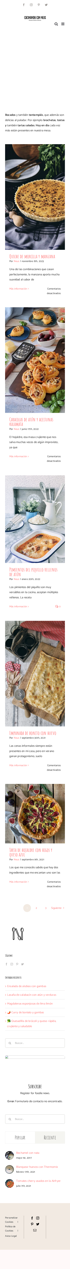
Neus (16, 261)
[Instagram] (11, 964)
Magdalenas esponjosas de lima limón (30, 1003)
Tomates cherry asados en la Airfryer (38, 1181)
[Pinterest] (17, 964)
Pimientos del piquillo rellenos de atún (33, 571)
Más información (18, 289)
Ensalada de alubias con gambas (26, 986)
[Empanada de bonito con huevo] (35, 673)
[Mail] (34, 1230)
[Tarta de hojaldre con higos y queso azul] (35, 813)
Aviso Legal (11, 1236)
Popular (20, 1137)
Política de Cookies (10, 1229)
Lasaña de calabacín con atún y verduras (31, 994)
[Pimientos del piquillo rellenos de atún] (35, 519)
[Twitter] (22, 964)
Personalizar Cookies (11, 1220)
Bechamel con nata (27, 1153)
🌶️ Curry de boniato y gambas (25, 1012)
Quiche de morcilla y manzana (32, 256)
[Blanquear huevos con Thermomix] (9, 1167)
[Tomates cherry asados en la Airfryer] (9, 1181)
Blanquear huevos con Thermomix (37, 1167)
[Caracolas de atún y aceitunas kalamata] (35, 360)
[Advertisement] (35, 67)
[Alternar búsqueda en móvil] (56, 24)
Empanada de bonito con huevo (32, 733)
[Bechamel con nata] (9, 1153)
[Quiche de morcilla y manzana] (35, 197)
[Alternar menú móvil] (63, 24)
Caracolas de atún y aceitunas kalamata (31, 421)
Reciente (50, 1137)
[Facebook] (6, 964)
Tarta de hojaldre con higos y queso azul (30, 852)
